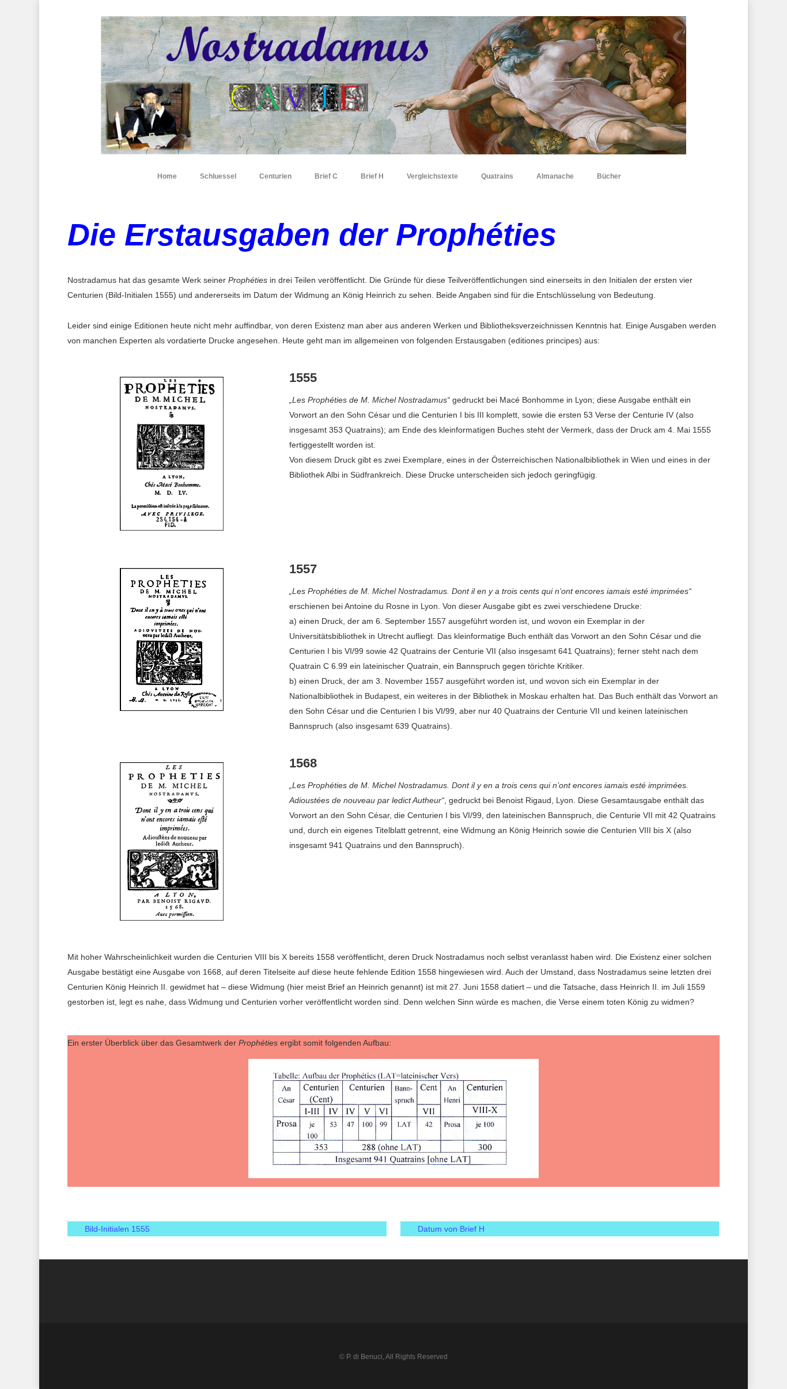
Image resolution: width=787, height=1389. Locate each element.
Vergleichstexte (432, 176)
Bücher (609, 176)
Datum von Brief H (451, 1228)
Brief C (326, 176)
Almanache (555, 176)
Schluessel (218, 176)
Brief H (372, 176)
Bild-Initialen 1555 (117, 1228)
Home (167, 176)
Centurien (275, 176)
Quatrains (497, 176)
